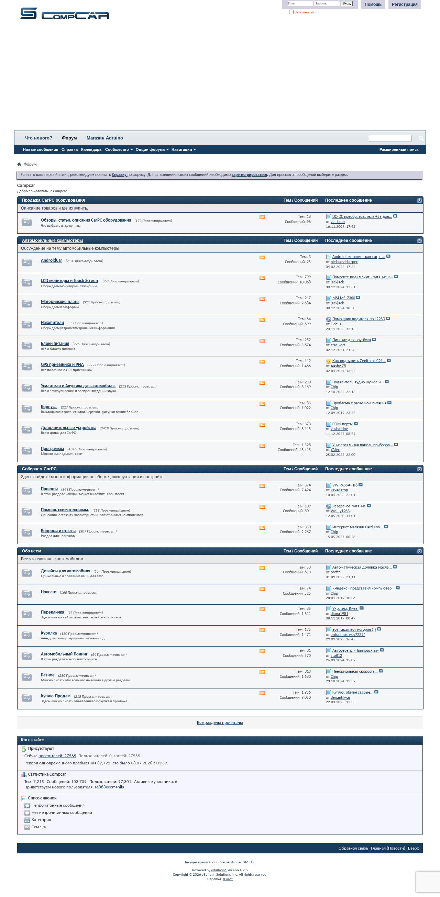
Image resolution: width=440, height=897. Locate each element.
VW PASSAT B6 (345, 485)
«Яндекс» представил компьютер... (363, 588)
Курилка (49, 633)
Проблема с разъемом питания (359, 403)
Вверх (413, 848)
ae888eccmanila (109, 787)
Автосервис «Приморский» (355, 651)
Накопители (52, 323)
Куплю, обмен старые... (352, 693)
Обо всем (31, 551)
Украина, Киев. (345, 609)
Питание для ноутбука (351, 340)
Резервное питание (349, 506)
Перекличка (52, 612)
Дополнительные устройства (68, 428)
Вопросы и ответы (58, 531)
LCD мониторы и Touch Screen (69, 281)
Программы (52, 449)
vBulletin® (219, 870)
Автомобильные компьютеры (52, 240)
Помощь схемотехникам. (65, 510)
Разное (48, 675)
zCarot (228, 879)
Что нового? (38, 138)
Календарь (91, 149)
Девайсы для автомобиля (65, 571)
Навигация (182, 149)
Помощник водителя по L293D (358, 319)
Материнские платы (60, 302)
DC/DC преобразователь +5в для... (362, 217)
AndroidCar (51, 260)
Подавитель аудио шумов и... (358, 382)
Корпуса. (49, 407)
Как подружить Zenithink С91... (359, 361)
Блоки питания (55, 343)
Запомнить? (304, 12)
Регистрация (405, 4)
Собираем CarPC (39, 469)
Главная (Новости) (388, 848)
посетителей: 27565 (57, 756)
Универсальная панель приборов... (362, 445)
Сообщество (117, 149)
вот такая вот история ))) (354, 630)
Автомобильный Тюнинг (64, 654)
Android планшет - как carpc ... (358, 257)
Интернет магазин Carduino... (357, 527)
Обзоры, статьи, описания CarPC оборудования (86, 220)
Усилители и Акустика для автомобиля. (78, 386)
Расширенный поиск (399, 149)
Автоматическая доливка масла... (362, 567)
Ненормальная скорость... (355, 672)
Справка (70, 149)
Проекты (49, 489)
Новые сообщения (40, 149)
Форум (69, 138)
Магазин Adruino (105, 138)
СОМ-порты (342, 424)
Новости (48, 592)
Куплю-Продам (55, 696)
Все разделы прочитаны (220, 722)
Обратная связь (353, 848)
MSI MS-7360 (343, 298)
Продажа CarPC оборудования (53, 200)
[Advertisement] (215, 77)
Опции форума (150, 149)
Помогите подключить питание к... (362, 277)
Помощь (373, 4)
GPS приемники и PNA (62, 364)
